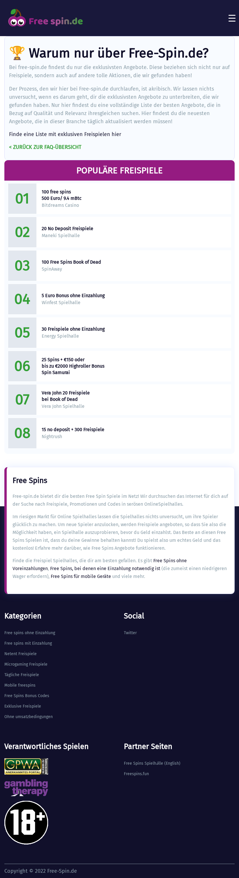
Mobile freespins (20, 685)
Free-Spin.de (62, 871)
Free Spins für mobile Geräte (81, 576)
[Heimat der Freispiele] (45, 17)
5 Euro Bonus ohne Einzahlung (73, 295)
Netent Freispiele (20, 653)
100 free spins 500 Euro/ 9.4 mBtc (62, 195)
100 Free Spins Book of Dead (71, 262)
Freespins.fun (136, 773)
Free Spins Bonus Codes (26, 695)
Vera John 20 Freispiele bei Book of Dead (66, 396)
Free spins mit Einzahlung (28, 643)
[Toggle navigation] (232, 18)
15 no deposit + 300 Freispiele (73, 429)
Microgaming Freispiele (26, 664)
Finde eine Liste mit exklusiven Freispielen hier (65, 134)
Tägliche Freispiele (21, 674)
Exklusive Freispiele (22, 706)
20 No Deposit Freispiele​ (67, 228)
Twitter (130, 632)
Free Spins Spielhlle (143, 763)
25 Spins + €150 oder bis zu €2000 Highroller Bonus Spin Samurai (73, 366)
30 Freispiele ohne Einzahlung (73, 329)
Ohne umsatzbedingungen (28, 716)
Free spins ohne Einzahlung (29, 632)
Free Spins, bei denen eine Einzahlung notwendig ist (105, 568)
